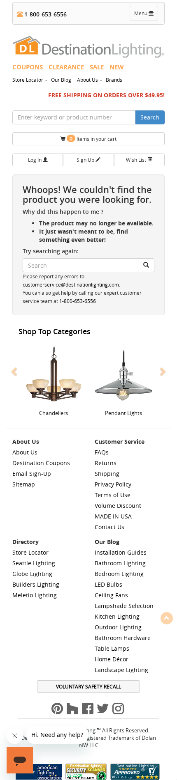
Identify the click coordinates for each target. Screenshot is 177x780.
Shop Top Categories (55, 331)
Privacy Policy (113, 484)
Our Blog (61, 79)
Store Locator (27, 79)
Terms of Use (112, 495)
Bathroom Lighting (120, 563)
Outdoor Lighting (118, 627)
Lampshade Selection (124, 606)
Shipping (107, 473)
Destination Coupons (41, 463)
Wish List (136, 159)
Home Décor (111, 659)
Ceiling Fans (111, 595)
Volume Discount (118, 505)
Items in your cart (93, 138)
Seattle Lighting (33, 563)
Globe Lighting (32, 574)
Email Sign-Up (31, 473)
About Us (87, 79)
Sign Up (86, 159)
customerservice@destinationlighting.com (71, 285)
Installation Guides (121, 552)
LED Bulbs (108, 584)
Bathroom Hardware (123, 638)
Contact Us (109, 527)
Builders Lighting (35, 584)
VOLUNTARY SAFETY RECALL (88, 686)
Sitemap (23, 484)
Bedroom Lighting (119, 574)
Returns (105, 463)
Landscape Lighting (121, 670)
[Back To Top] (167, 618)
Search (149, 117)
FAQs (102, 452)
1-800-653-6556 (45, 14)
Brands (114, 79)
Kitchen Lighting (117, 616)
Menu (146, 15)
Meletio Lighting (34, 595)
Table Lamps (112, 648)
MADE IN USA (113, 516)
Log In (35, 159)
